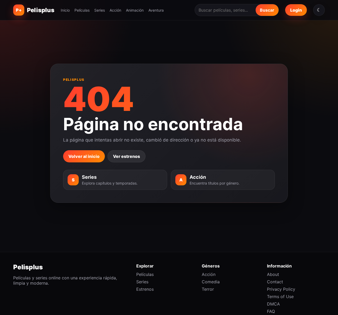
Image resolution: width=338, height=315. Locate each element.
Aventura (156, 10)
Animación (135, 10)
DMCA (273, 304)
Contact (275, 281)
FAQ (271, 311)
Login (296, 10)
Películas (82, 10)
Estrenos (145, 289)
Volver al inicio (84, 156)
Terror (208, 289)
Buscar (267, 10)
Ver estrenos (126, 156)
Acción (115, 10)
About (273, 274)
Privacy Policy (281, 289)
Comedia (211, 281)
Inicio (65, 10)
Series (99, 10)
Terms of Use (280, 296)
